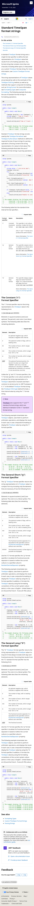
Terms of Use (23, 901)
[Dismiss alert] (31, 2)
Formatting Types (10, 90)
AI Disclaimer (5, 896)
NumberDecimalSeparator (16, 544)
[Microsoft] (17, 19)
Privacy (12, 898)
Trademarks (4, 903)
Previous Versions (16, 896)
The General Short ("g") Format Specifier (14, 46)
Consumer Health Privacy (8, 901)
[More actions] (31, 22)
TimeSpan (12, 54)
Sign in (31, 19)
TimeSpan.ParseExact (16, 136)
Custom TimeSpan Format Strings (16, 821)
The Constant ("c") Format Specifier (13, 43)
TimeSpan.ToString (7, 82)
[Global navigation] (1, 18)
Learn (3, 22)
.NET (8, 22)
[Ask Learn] (23, 22)
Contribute (4, 898)
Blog (25, 896)
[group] (17, 117)
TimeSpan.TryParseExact (9, 139)
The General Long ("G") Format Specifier (14, 48)
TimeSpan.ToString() (10, 389)
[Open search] (26, 18)
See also (5, 50)
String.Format (11, 87)
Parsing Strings (10, 823)
